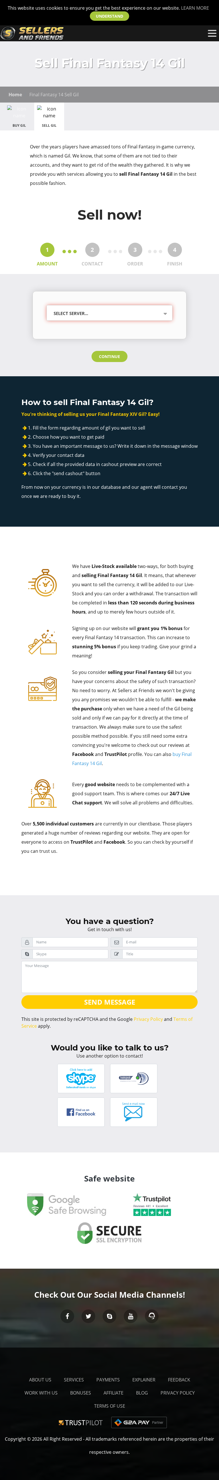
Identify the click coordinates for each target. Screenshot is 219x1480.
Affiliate (113, 1393)
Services (74, 1380)
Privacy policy (178, 1393)
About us (40, 1380)
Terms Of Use (109, 1406)
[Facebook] (67, 1316)
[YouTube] (130, 1316)
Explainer (143, 1380)
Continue (109, 356)
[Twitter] (88, 1316)
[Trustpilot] (81, 1422)
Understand (109, 16)
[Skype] (109, 1316)
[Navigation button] (212, 33)
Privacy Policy (148, 1019)
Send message (109, 1002)
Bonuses (80, 1393)
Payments (108, 1380)
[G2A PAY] (139, 1422)
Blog (142, 1393)
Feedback (179, 1380)
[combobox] (108, 313)
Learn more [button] (195, 8)
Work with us (41, 1393)
